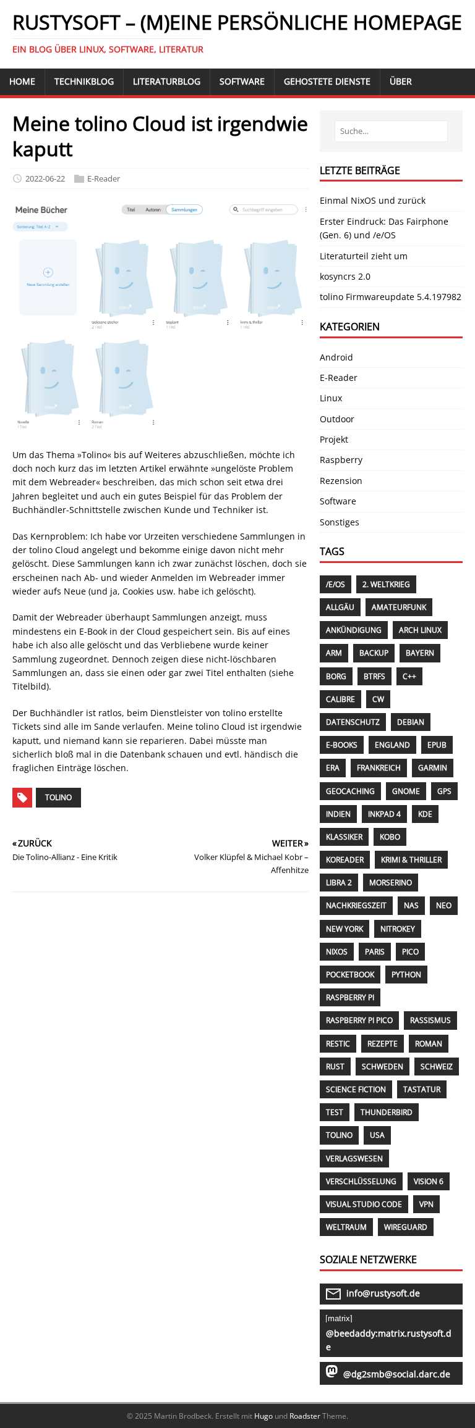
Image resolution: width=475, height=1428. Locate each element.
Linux (331, 398)
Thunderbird (387, 1112)
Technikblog (84, 81)
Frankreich (379, 767)
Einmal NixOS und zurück (373, 200)
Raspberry (341, 460)
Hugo (263, 1416)
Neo (443, 905)
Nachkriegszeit (356, 905)
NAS (411, 905)
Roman (428, 1043)
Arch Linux (420, 630)
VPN (426, 1204)
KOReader (345, 859)
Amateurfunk (399, 607)
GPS (444, 791)
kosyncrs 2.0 (345, 276)
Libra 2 (339, 882)
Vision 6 (428, 1181)
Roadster (304, 1416)
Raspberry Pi (350, 997)
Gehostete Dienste (327, 81)
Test (334, 1112)
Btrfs (374, 676)
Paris (375, 951)
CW (378, 699)
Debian (410, 722)
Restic (338, 1043)
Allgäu (340, 607)
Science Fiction (356, 1089)
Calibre (340, 699)
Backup (373, 653)
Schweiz (437, 1066)
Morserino (390, 882)
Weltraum (346, 1227)
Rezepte (382, 1043)
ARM (334, 653)
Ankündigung (354, 630)
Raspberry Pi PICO (359, 1020)
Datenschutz (353, 722)
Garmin (432, 767)
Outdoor (337, 419)
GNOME (406, 791)
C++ (409, 676)
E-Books (341, 745)
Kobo (390, 837)
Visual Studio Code (364, 1204)
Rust (335, 1066)
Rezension (341, 480)
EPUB (437, 745)
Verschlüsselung (361, 1181)
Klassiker (344, 837)
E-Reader (103, 178)
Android (336, 357)
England (392, 745)
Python (406, 974)
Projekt (334, 439)
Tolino (58, 797)
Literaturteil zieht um (364, 256)
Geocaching (350, 791)
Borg (336, 676)
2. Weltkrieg (386, 584)
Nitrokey (397, 929)
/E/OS (335, 584)
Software (242, 81)
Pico (410, 951)
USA (377, 1135)
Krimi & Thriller (411, 859)
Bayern (420, 653)
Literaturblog (166, 81)
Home (22, 81)
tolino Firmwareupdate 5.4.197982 (390, 297)
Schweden (382, 1066)
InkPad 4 (384, 814)
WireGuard (405, 1227)
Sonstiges (339, 522)
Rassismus (430, 1020)
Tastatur (421, 1089)
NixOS (337, 951)
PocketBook (350, 974)
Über (401, 81)
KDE (425, 814)
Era (333, 767)
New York (344, 929)
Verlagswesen (354, 1158)
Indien (338, 814)
